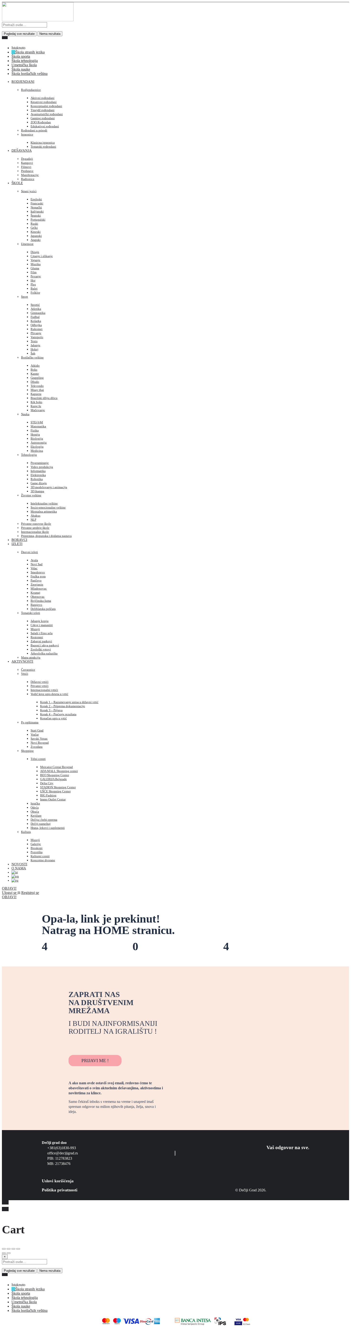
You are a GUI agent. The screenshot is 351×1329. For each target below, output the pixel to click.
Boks (34, 369)
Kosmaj (35, 592)
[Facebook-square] (72, 1044)
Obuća (35, 811)
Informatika (38, 471)
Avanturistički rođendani (47, 114)
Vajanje (35, 260)
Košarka (36, 321)
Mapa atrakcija (30, 657)
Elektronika (38, 475)
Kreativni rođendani (44, 102)
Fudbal (35, 317)
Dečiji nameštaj (41, 823)
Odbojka (36, 325)
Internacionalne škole (35, 532)
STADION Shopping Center (58, 787)
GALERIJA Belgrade (53, 779)
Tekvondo (37, 386)
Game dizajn (39, 483)
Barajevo (36, 605)
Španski (36, 215)
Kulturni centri (40, 856)
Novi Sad (37, 564)
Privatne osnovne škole (36, 523)
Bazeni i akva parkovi (45, 645)
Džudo (35, 382)
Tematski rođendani (43, 146)
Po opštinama (29, 722)
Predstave (27, 171)
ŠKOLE (17, 183)
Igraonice (27, 134)
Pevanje (36, 276)
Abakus (35, 515)
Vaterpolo (37, 337)
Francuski (37, 203)
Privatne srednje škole (35, 528)
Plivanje (36, 333)
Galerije (36, 844)
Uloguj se (9, 893)
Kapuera (36, 394)
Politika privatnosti (59, 1190)
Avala (34, 560)
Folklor (35, 292)
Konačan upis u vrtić (53, 718)
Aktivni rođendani (42, 98)
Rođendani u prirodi (34, 130)
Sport (24, 296)
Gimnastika (38, 313)
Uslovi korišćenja (58, 1180)
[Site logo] (38, 20)
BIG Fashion (48, 795)
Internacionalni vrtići (44, 690)
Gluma (35, 268)
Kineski (36, 232)
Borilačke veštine (32, 357)
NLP (33, 519)
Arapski (36, 240)
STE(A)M (37, 422)
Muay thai (37, 390)
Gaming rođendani (43, 118)
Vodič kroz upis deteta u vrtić (49, 694)
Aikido (35, 365)
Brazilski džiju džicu (44, 398)
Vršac (34, 568)
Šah (33, 353)
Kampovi (27, 163)
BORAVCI (19, 540)
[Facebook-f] (294, 1163)
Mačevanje (38, 410)
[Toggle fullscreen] (13, 1249)
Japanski (36, 236)
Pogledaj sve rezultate (19, 34)
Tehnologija (29, 455)
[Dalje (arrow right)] (9, 1253)
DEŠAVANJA (21, 150)
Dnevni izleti (29, 552)
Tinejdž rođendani (42, 110)
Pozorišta (37, 852)
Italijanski (37, 211)
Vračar (35, 734)
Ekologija (37, 446)
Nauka (25, 414)
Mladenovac (39, 588)
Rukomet (37, 329)
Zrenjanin (37, 584)
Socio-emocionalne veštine (48, 507)
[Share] (9, 1249)
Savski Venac (39, 738)
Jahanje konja (39, 621)
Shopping (27, 751)
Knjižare (36, 815)
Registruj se (30, 893)
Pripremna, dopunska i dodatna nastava (46, 536)
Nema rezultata (49, 34)
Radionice (27, 179)
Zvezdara (37, 746)
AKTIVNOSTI (22, 661)
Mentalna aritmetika (44, 511)
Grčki (34, 227)
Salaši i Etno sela (42, 633)
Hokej (34, 349)
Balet (34, 288)
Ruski (34, 223)
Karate (35, 373)
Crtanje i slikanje (42, 256)
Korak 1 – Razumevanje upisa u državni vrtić (69, 702)
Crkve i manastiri (42, 625)
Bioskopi (37, 848)
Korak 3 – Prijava (51, 710)
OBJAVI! (9, 888)
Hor (33, 280)
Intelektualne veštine (44, 503)
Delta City (46, 783)
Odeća (35, 807)
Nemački (36, 207)
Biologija (37, 438)
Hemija (35, 434)
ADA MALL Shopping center (59, 771)
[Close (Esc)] (4, 1249)
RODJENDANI (22, 81)
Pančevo (36, 580)
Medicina (37, 450)
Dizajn (35, 252)
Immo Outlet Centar (53, 799)
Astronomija (39, 442)
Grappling (37, 377)
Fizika (35, 430)
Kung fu (36, 406)
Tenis (34, 341)
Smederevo (38, 572)
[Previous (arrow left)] (4, 1253)
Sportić (35, 304)
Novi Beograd (40, 742)
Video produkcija (42, 467)
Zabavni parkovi (41, 641)
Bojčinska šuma (41, 600)
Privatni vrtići (39, 686)
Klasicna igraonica (43, 142)
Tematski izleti (30, 613)
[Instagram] (86, 1044)
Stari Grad (37, 730)
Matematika (38, 426)
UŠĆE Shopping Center (55, 791)
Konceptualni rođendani (46, 106)
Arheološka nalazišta (44, 653)
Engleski (36, 199)
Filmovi (26, 167)
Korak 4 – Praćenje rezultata (58, 714)
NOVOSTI (19, 864)
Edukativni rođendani (45, 126)
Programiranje (40, 463)
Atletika (36, 309)
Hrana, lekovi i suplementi (48, 828)
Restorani (37, 637)
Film (34, 272)
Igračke (35, 803)
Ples (33, 284)
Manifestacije (30, 175)
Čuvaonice (28, 669)
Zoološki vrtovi (41, 649)
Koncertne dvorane (43, 860)
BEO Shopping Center (54, 775)
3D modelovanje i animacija (49, 487)
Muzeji (35, 629)
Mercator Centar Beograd (56, 767)
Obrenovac (38, 596)
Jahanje (35, 345)
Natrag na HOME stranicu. (108, 930)
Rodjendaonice (31, 90)
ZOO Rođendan (41, 122)
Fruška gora (38, 576)
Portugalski (38, 219)
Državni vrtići (39, 682)
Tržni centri (38, 759)
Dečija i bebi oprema (44, 819)
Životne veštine (31, 495)
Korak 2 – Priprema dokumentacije (62, 706)
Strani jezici (29, 191)
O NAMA (18, 868)
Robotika (37, 479)
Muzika (36, 264)
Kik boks (36, 402)
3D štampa (37, 491)
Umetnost (27, 244)
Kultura (26, 832)
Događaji (27, 159)
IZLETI (16, 544)
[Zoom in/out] (18, 1249)
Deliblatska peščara (43, 609)
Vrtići (24, 673)
